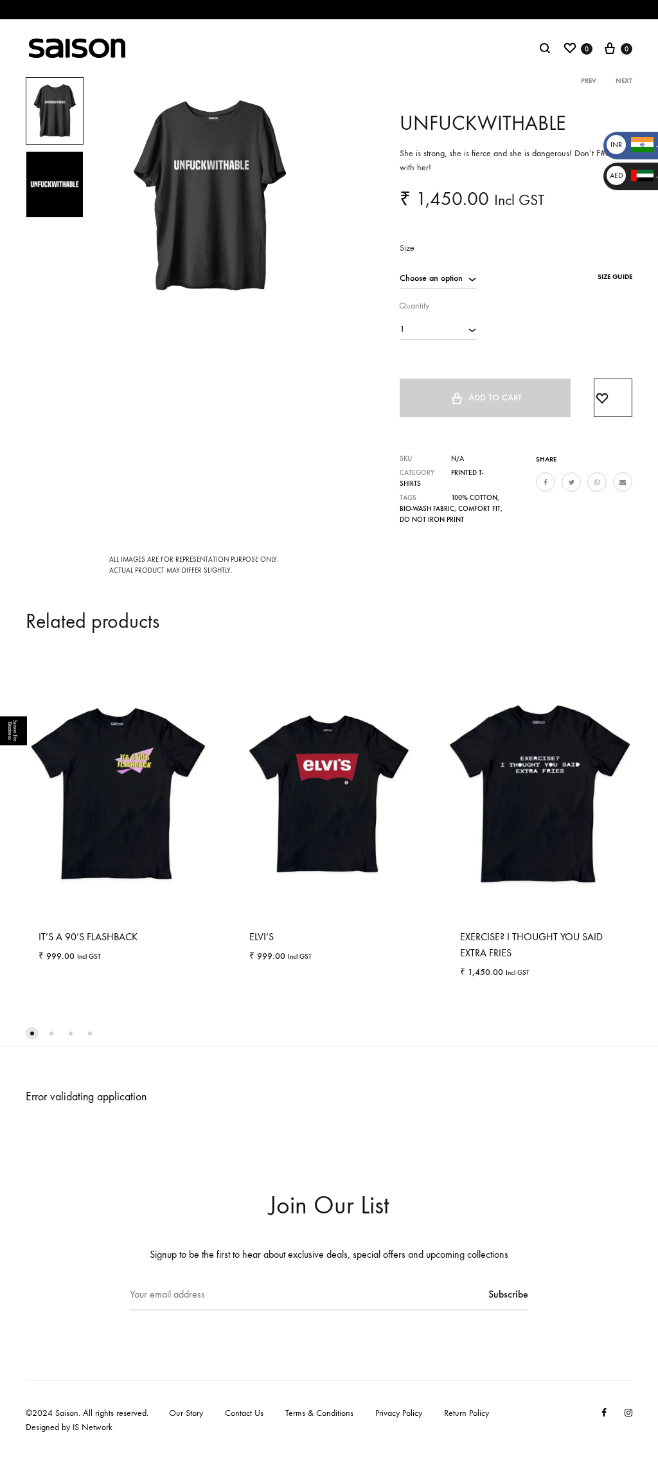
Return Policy (466, 1413)
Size (407, 247)
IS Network (92, 1427)
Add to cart (495, 397)
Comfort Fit (479, 509)
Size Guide (615, 277)
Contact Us (244, 1413)
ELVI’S (261, 937)
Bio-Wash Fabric (427, 509)
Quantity (414, 305)
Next (624, 80)
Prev (588, 80)
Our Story (186, 1413)
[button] (32, 1033)
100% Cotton (474, 498)
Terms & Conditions (319, 1413)
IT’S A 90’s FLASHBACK (88, 937)
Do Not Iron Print (432, 519)
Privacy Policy (398, 1413)
